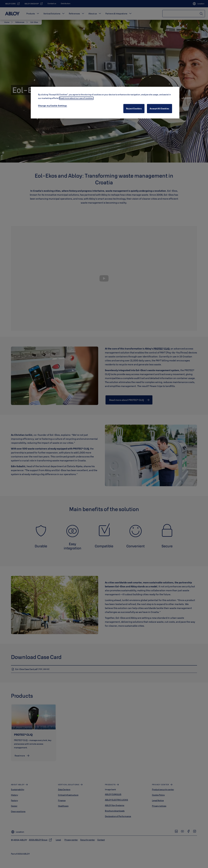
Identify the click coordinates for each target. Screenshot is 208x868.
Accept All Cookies (159, 108)
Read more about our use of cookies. (76, 98)
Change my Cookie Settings (52, 105)
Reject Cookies (134, 108)
